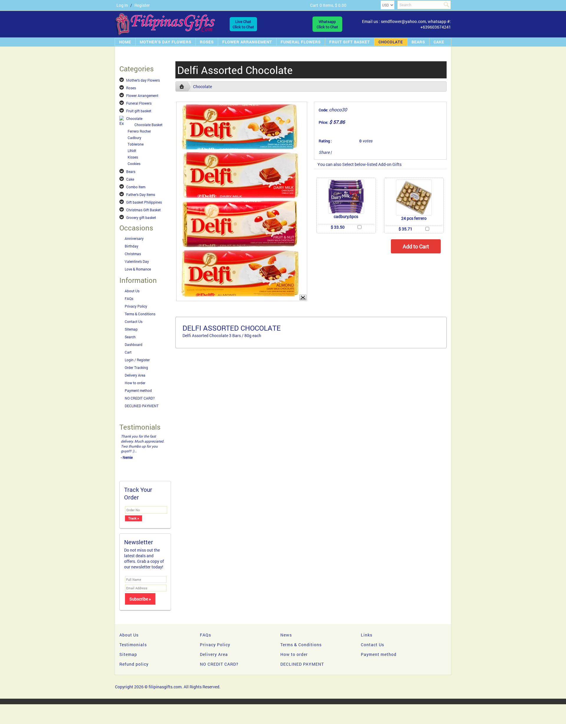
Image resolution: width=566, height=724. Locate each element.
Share (324, 152)
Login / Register (137, 359)
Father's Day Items (140, 194)
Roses (207, 41)
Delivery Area (135, 375)
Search (130, 336)
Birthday (131, 246)
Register (142, 5)
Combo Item (135, 186)
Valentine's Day (137, 261)
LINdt (132, 150)
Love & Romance (138, 269)
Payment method (138, 390)
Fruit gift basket (349, 41)
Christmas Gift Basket (143, 209)
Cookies (134, 163)
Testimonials (133, 644)
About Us (132, 290)
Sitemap (131, 329)
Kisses (133, 157)
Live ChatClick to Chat (243, 24)
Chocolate (391, 41)
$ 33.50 (338, 227)
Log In (122, 5)
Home (125, 41)
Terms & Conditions (140, 313)
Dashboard (133, 344)
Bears (418, 41)
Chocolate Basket (148, 124)
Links (366, 635)
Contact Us (133, 321)
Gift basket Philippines (144, 202)
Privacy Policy (136, 306)
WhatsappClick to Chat (327, 24)
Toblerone (136, 144)
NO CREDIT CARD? (140, 398)
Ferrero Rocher (139, 131)
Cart (128, 352)
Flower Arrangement (247, 41)
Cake (439, 41)
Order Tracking (136, 367)
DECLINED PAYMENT (142, 405)
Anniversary (134, 238)
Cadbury (134, 137)
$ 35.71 (405, 229)
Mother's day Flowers (165, 41)
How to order (135, 382)
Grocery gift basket (141, 217)
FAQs (129, 298)
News (286, 635)
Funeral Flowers (301, 41)
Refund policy (134, 664)
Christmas (133, 253)
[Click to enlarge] (346, 196)
